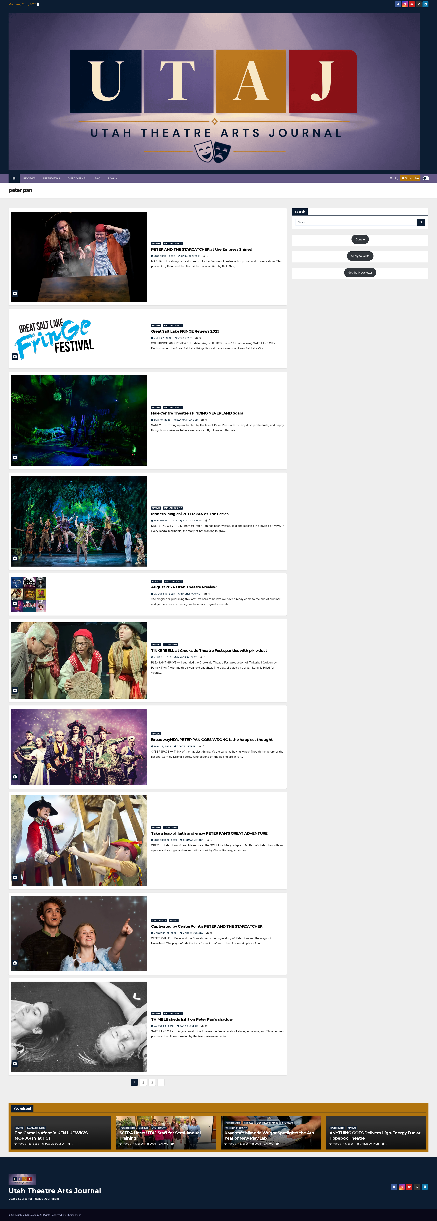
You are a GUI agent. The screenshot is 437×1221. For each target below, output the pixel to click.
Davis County (159, 920)
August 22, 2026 (29, 1144)
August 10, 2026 (343, 1144)
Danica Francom (188, 420)
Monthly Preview (173, 581)
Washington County (236, 1128)
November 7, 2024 (166, 520)
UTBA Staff (185, 338)
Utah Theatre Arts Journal (55, 1191)
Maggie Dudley (187, 657)
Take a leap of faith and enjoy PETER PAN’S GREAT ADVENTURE (209, 833)
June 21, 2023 (163, 657)
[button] (396, 178)
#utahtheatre (128, 1128)
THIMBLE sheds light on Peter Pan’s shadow (192, 1019)
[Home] (14, 178)
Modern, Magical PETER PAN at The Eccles (189, 514)
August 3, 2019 (164, 1026)
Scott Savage (192, 520)
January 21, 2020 (165, 933)
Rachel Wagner (191, 593)
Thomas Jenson (193, 840)
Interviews (51, 178)
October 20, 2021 (166, 840)
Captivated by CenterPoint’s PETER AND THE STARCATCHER (206, 926)
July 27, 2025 (163, 338)
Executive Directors (267, 1123)
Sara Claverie (190, 256)
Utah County (170, 645)
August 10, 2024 (165, 593)
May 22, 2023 (163, 746)
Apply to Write (360, 256)
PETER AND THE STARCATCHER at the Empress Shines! (201, 249)
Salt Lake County (173, 243)
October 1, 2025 (165, 256)
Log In (112, 178)
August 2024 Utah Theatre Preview (183, 587)
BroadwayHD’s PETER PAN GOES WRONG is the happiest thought (212, 739)
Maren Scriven (370, 1144)
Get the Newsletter (360, 272)
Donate (360, 239)
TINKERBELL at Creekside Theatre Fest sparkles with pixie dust (209, 650)
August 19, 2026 (133, 1144)
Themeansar (74, 1214)
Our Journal (77, 178)
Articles (156, 581)
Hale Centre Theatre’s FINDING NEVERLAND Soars (197, 413)
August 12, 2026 (238, 1144)
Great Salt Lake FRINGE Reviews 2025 (185, 331)
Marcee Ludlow (193, 933)
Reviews (29, 178)
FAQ (98, 178)
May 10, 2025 (162, 420)
